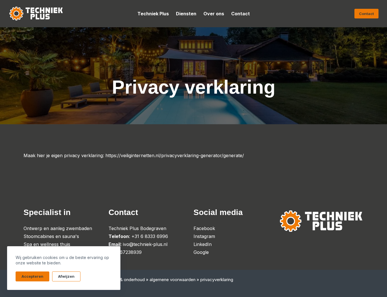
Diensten (186, 13)
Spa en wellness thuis (47, 244)
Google (201, 252)
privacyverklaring (216, 279)
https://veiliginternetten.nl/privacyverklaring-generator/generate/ (174, 155)
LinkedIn (203, 244)
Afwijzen (66, 276)
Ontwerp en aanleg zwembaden (58, 228)
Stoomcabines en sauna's (51, 236)
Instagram (204, 236)
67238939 (131, 252)
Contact (240, 13)
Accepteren (32, 276)
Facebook (204, 228)
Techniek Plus (153, 13)
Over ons (213, 13)
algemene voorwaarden (172, 279)
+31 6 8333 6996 (149, 236)
